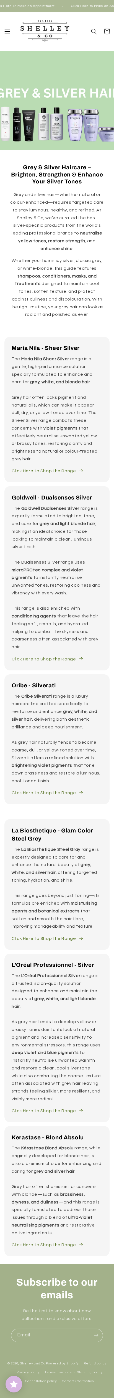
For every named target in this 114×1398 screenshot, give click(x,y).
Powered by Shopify (62, 1363)
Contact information (78, 1381)
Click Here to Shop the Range (44, 471)
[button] (7, 31)
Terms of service (58, 1372)
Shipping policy (89, 1372)
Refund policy (95, 1363)
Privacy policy (28, 1372)
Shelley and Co (32, 1363)
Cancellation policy (41, 1381)
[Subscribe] (96, 1335)
